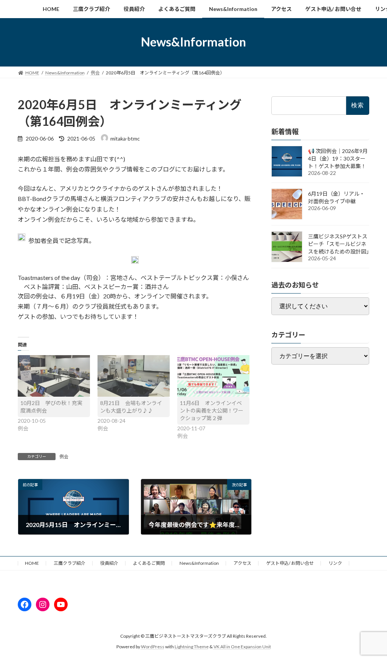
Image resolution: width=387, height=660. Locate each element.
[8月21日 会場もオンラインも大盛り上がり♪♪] (134, 375)
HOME (32, 563)
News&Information (199, 563)
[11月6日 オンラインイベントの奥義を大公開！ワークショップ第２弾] (213, 375)
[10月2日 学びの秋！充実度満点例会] (54, 375)
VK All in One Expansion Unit (242, 646)
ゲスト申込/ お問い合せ (290, 563)
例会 (63, 456)
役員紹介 (109, 563)
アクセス (242, 563)
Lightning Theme (192, 646)
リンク (335, 563)
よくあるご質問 (149, 563)
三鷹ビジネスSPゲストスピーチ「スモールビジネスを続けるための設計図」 (340, 243)
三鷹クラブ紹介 (69, 563)
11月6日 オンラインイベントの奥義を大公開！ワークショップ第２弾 (211, 410)
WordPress (152, 646)
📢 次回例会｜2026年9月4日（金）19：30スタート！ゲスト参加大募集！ (338, 158)
